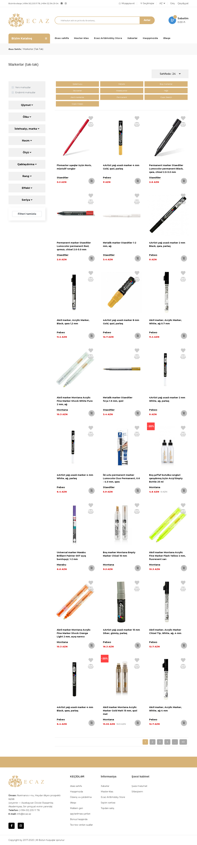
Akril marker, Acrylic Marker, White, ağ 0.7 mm (165, 322)
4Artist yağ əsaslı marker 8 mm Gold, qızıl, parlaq (121, 322)
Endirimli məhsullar (25, 92)
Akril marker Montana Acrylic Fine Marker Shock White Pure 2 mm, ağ (75, 401)
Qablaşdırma (26, 164)
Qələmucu (77, 84)
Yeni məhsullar (23, 87)
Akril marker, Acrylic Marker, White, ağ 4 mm (165, 709)
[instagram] (73, 3)
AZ (161, 3)
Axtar (147, 20)
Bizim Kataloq (22, 38)
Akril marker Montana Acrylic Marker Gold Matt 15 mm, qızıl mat (120, 710)
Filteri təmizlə (27, 213)
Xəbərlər (132, 38)
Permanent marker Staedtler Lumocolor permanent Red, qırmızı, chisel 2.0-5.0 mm (74, 246)
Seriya (26, 199)
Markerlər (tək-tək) (33, 49)
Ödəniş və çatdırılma (81, 797)
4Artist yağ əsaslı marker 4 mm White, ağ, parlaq (75, 477)
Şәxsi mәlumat (139, 786)
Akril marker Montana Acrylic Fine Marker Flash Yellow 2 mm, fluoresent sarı (167, 556)
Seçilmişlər (148, 3)
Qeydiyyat (183, 3)
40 (183, 741)
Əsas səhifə (62, 38)
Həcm (26, 140)
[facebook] (61, 3)
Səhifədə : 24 (168, 73)
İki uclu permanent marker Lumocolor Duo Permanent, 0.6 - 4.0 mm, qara (121, 478)
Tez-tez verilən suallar (81, 824)
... (175, 741)
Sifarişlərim (137, 791)
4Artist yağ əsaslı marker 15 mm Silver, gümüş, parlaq (121, 631)
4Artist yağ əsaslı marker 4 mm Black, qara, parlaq (75, 709)
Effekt (26, 188)
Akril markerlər (77, 97)
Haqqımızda (150, 38)
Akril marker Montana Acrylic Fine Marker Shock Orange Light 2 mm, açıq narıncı (73, 633)
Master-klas (81, 38)
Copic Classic (77, 104)
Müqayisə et (128, 3)
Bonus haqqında (78, 819)
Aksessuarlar (121, 90)
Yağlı (166, 90)
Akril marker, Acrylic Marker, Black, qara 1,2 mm (73, 322)
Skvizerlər (77, 90)
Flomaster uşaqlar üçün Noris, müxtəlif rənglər (74, 167)
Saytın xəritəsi (108, 802)
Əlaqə (166, 38)
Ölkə (26, 116)
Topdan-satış (107, 808)
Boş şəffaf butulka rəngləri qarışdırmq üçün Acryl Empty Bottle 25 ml (166, 478)
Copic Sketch (166, 97)
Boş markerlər (166, 84)
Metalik (122, 84)
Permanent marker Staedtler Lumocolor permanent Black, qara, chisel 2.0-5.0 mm (166, 168)
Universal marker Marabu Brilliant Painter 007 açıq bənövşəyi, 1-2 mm (71, 556)
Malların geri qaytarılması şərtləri (80, 811)
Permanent (122, 97)
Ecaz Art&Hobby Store (108, 38)
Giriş (172, 3)
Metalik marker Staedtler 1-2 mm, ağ (119, 244)
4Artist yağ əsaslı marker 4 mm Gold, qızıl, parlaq (121, 167)
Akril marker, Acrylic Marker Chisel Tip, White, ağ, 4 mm (165, 631)
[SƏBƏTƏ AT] (91, 181)
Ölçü (26, 152)
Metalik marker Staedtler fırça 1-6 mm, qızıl (117, 399)
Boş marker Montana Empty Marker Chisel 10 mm (119, 554)
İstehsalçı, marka (26, 128)
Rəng (26, 176)
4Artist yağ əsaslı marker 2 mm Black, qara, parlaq (167, 244)
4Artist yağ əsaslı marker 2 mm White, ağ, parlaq (167, 399)
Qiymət (26, 105)
